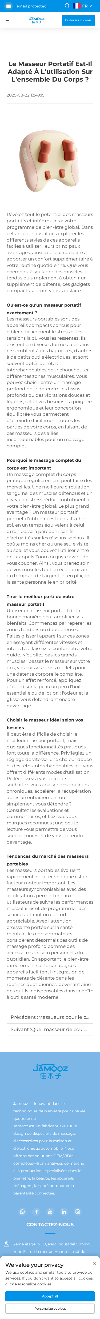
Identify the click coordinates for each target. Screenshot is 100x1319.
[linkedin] (64, 1212)
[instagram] (78, 1212)
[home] (36, 19)
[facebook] (36, 1212)
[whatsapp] (22, 1212)
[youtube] (50, 1212)
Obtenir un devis (78, 20)
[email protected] (31, 6)
